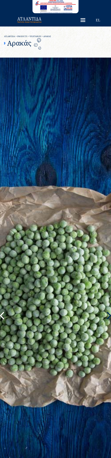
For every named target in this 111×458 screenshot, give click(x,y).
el (98, 20)
